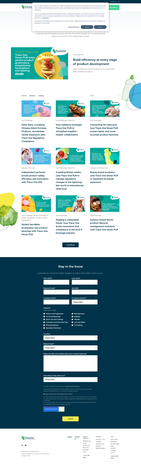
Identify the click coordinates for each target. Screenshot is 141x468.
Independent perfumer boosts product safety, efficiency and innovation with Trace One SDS (35, 177)
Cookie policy (45, 453)
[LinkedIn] (22, 445)
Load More (70, 245)
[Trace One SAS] (28, 7)
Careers (69, 437)
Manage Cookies (26, 455)
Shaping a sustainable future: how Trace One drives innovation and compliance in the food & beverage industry (69, 226)
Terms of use (37, 453)
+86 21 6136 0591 (114, 457)
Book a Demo (112, 7)
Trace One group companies (72, 386)
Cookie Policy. (45, 17)
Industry (41, 95)
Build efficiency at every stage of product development (95, 62)
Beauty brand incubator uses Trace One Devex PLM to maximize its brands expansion (104, 177)
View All (24, 95)
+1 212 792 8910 (86, 456)
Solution (32, 95)
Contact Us (113, 1)
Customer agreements (27, 453)
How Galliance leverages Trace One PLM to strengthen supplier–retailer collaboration (69, 130)
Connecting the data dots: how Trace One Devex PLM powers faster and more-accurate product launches (104, 130)
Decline (100, 27)
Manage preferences (73, 27)
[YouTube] (25, 445)
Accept (87, 27)
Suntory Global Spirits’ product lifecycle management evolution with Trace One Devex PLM (104, 225)
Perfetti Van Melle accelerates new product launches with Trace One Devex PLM (35, 229)
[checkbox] (70, 321)
